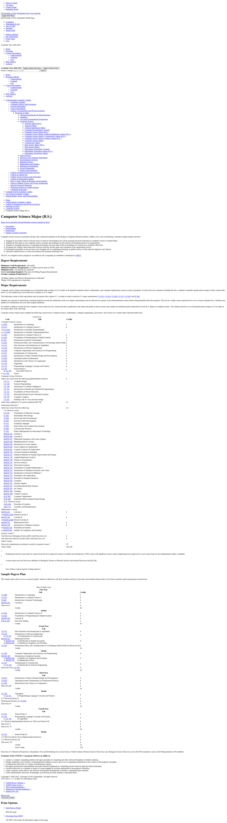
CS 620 (4, 358)
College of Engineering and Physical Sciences (27, 111)
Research (9, 28)
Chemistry (24, 117)
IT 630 (6, 426)
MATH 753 (8, 473)
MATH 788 (8, 494)
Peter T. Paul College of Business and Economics (28, 181)
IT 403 (137, 296)
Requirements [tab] (11, 228)
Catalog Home (11, 7)
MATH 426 (5, 517)
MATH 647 (8, 450)
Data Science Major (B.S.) (34, 145)
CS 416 (107, 296)
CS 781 (6, 400)
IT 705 (6, 431)
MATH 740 (8, 460)
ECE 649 (7, 499)
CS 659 (4, 361)
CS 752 (6, 392)
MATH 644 (7, 530)
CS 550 (6, 413)
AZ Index (9, 5)
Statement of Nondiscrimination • (18, 789)
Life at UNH (10, 26)
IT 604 (6, 418)
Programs (9, 51)
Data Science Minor (32, 147)
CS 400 (4, 324)
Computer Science (27, 121)
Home (8, 49)
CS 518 (4, 348)
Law (12, 60)
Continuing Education (18, 190)
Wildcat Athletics (12, 35)
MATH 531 (5, 522)
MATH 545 (8, 444)
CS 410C (6, 330)
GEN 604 (7, 504)
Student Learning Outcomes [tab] (16, 233)
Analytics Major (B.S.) (33, 124)
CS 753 (6, 394)
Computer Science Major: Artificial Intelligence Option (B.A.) (48, 134)
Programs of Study (22, 113)
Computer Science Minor (34, 141)
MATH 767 (8, 486)
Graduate (13, 57)
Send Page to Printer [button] (13, 808)
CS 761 (4, 366)
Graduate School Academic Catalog (19, 192)
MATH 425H (8, 515)
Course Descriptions (13, 53)
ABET (78, 255)
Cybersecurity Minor (32, 143)
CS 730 (6, 387)
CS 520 (127, 296)
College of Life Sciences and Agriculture (25, 177)
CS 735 (6, 389)
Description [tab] (10, 226)
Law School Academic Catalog (17, 194)
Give (7, 41)
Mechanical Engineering (29, 166)
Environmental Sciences (29, 160)
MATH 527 (8, 439)
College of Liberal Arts (19, 175)
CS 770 (6, 397)
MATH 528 (8, 442)
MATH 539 (5, 525)
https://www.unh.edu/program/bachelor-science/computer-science (25, 222)
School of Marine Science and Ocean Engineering (29, 183)
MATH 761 (8, 483)
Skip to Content (11, 3)
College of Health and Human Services (25, 173)
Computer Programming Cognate (37, 130)
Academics (10, 22)
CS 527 (4, 353)
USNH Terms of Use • (15, 785)
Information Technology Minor (36, 153)
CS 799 (6, 373)
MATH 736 (8, 452)
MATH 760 (8, 481)
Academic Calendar (17, 102)
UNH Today (10, 39)
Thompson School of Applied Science (24, 187)
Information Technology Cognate (37, 149)
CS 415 (101, 296)
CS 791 (4, 369)
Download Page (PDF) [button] (14, 816)
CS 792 (8, 371)
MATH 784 (8, 491)
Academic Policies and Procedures (23, 104)
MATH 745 (8, 468)
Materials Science (26, 162)
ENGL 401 (5, 621)
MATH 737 (8, 455)
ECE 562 (7, 496)
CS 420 (114, 296)
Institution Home (12, 9)
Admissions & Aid (13, 24)
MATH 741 (8, 463)
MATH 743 (8, 465)
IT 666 (6, 429)
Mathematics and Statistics (29, 164)
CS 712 (6, 381)
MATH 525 (8, 434)
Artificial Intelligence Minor (35, 128)
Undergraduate (16, 55)
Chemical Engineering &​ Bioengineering (35, 115)
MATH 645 (8, 447)
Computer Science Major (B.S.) (36, 132)
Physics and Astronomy (28, 170)
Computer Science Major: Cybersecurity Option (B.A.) (45, 136)
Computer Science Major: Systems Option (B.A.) (43, 138)
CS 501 (4, 343)
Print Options (11, 62)
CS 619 (4, 356)
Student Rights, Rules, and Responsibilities (22, 196)
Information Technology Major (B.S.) (39, 151)
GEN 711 (7, 507)
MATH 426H (8, 520)
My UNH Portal (12, 37)
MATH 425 (5, 512)
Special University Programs (21, 185)
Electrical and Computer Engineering (34, 158)
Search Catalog (6, 71)
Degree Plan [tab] (10, 231)
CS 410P (6, 332)
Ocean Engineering (27, 168)
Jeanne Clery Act (12, 791)
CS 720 (6, 384)
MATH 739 (8, 457)
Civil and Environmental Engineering (34, 119)
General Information (18, 106)
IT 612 (6, 423)
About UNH (10, 30)
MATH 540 (7, 528)
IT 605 (6, 421)
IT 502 (6, 416)
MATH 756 (8, 478)
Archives (9, 64)
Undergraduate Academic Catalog (18, 100)
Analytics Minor (31, 126)
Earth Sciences (25, 156)
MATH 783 (8, 489)
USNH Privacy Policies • (16, 783)
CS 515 (121, 296)
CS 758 (4, 364)
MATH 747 (8, 470)
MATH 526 (8, 436)
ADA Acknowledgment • (16, 787)
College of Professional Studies (22, 179)
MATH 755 (8, 476)
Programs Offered (12, 77)
